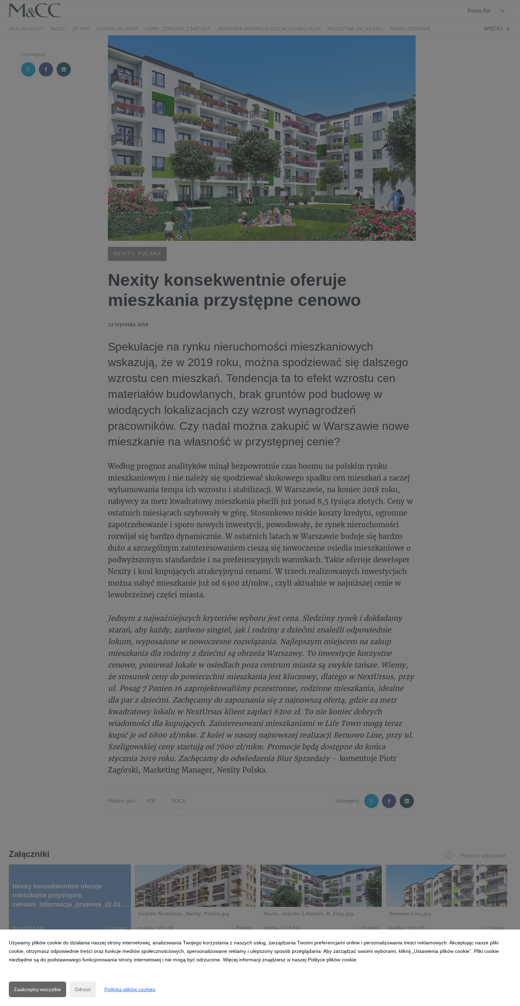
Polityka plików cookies (129, 989)
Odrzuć (83, 989)
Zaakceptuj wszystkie (37, 989)
